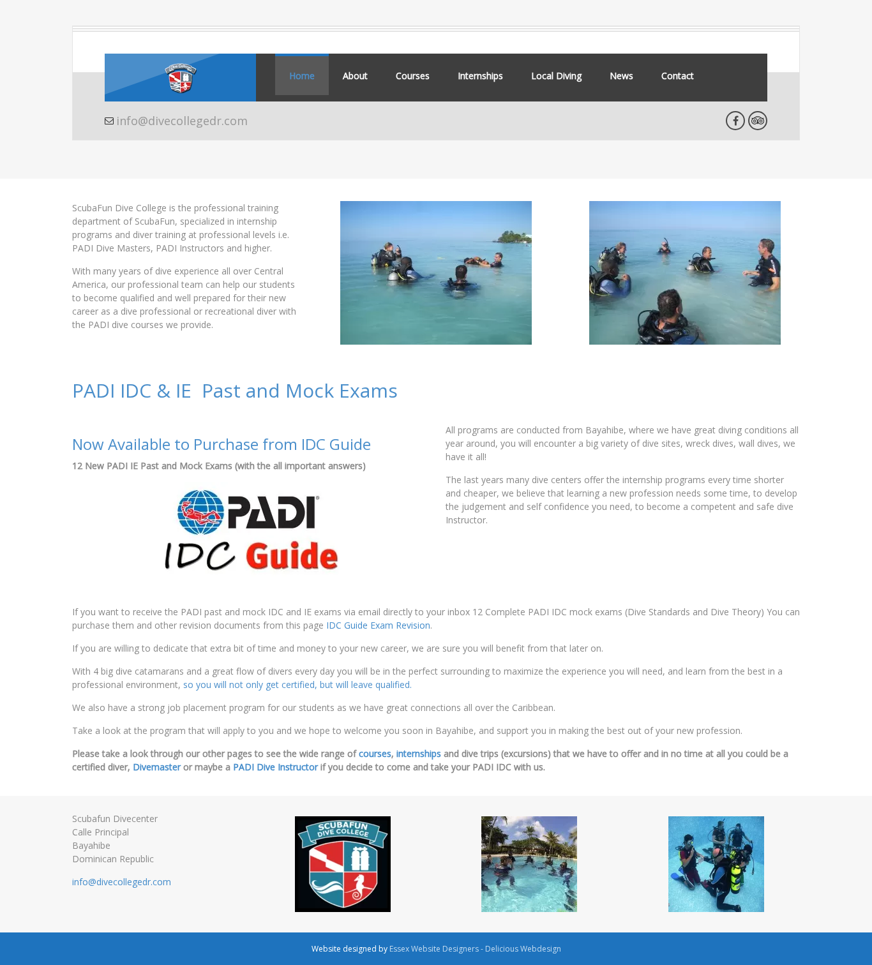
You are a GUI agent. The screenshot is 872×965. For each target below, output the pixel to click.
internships (418, 753)
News (621, 76)
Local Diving (556, 76)
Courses (413, 76)
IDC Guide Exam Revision (378, 625)
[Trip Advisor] (757, 120)
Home (302, 76)
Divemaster (157, 767)
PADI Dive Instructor (275, 767)
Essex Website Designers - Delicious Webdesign (475, 948)
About (355, 76)
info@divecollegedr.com (182, 120)
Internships (480, 76)
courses (375, 753)
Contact (677, 76)
